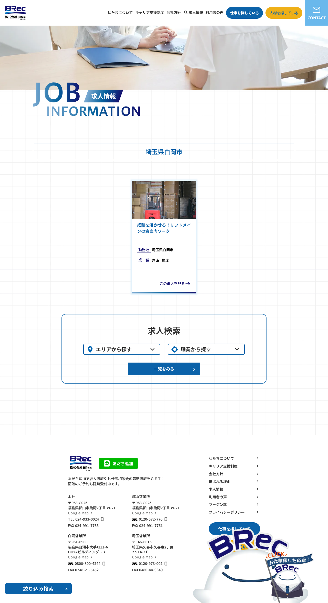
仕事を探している (244, 12)
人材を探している (284, 12)
